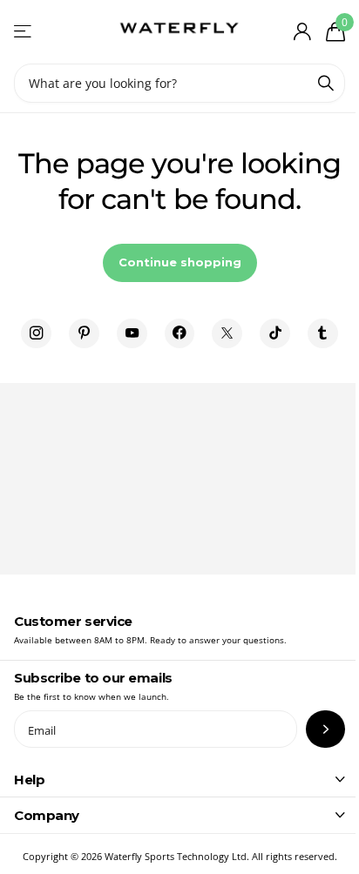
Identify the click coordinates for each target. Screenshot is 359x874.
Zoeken (326, 83)
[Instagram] (36, 334)
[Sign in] (302, 31)
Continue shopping (180, 262)
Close (179, 779)
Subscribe (325, 729)
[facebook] (180, 334)
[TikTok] (275, 334)
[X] (227, 334)
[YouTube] (132, 334)
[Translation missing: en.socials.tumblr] (323, 334)
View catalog (24, 31)
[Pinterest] (84, 334)
